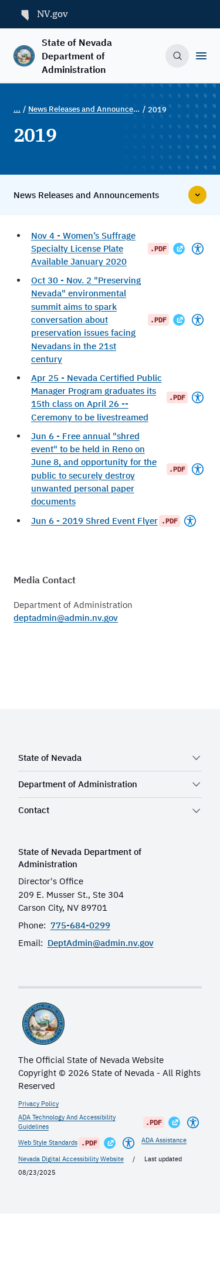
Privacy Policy (38, 1103)
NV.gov (52, 13)
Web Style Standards (47, 1142)
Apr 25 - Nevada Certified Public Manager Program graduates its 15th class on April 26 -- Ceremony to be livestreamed (96, 397)
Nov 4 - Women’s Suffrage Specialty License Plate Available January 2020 (83, 249)
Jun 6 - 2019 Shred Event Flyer (94, 520)
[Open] (201, 55)
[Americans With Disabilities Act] (198, 249)
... (17, 109)
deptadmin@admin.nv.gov (65, 617)
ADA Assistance (164, 1140)
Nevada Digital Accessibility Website (71, 1159)
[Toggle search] (177, 56)
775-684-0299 (80, 925)
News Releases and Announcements (84, 109)
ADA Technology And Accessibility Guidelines (67, 1122)
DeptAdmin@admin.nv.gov (101, 942)
